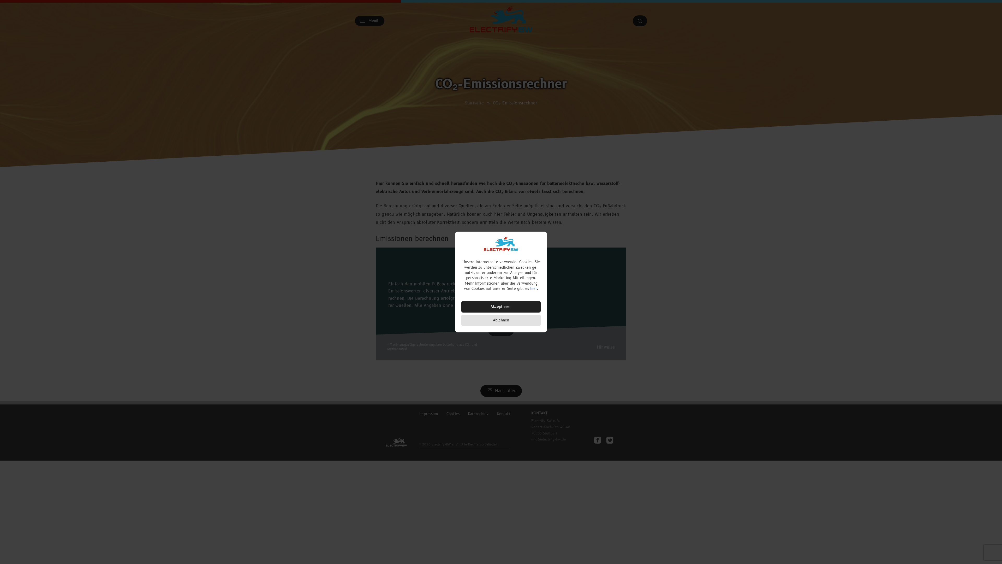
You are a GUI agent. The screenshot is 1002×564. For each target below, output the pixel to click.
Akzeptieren (501, 306)
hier (533, 288)
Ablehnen (501, 320)
